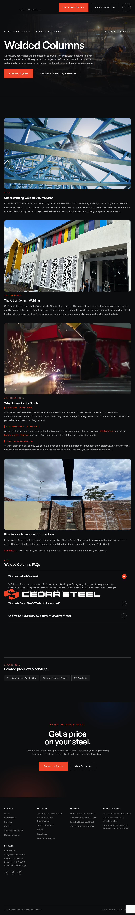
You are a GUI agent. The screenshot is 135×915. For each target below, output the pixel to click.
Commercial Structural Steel (83, 817)
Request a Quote (53, 766)
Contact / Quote (11, 835)
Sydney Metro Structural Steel (117, 813)
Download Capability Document (58, 73)
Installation (42, 834)
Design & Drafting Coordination (45, 819)
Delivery (40, 829)
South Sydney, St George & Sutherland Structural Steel (115, 827)
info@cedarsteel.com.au (15, 854)
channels (24, 435)
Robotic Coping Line (46, 838)
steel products (107, 431)
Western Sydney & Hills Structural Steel (113, 819)
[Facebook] (13, 872)
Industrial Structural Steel (82, 822)
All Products (80, 678)
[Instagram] (6, 872)
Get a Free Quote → (73, 7)
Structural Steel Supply (55, 678)
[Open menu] (126, 7)
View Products (83, 766)
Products (23, 31)
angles (15, 435)
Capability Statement (14, 830)
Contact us (9, 550)
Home (8, 31)
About (7, 826)
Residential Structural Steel (82, 813)
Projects (8, 822)
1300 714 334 (10, 850)
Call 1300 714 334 (105, 7)
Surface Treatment (45, 825)
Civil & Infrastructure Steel (82, 826)
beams (7, 435)
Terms (111, 910)
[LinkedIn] (19, 872)
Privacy (104, 910)
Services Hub (10, 817)
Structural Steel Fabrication (22, 678)
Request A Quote (18, 73)
